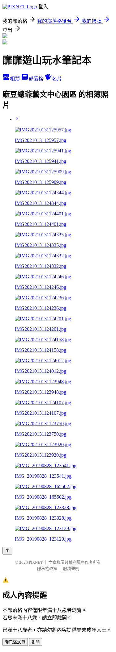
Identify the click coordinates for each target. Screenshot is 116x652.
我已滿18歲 (15, 642)
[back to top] (7, 550)
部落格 (36, 78)
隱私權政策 (47, 568)
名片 (57, 78)
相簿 (15, 78)
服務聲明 (71, 568)
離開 (36, 642)
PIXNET (36, 562)
